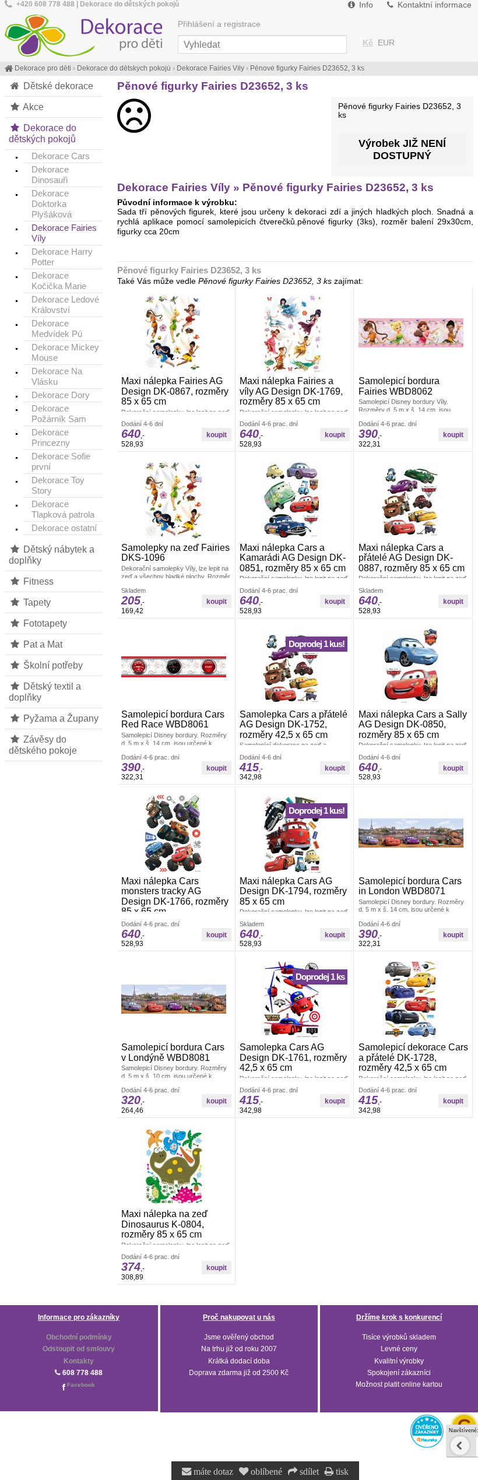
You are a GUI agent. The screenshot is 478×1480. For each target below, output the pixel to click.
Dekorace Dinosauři (50, 174)
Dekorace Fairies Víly (64, 233)
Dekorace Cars (60, 156)
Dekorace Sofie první (60, 461)
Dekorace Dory (60, 395)
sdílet (308, 1472)
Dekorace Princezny (50, 437)
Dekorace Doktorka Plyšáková (51, 203)
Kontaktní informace (433, 5)
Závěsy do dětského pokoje (43, 744)
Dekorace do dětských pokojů (42, 133)
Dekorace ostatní (64, 528)
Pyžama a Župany (60, 718)
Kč (368, 42)
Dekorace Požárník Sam (58, 413)
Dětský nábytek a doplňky (51, 554)
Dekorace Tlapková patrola (62, 509)
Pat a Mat (41, 644)
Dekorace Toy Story (58, 485)
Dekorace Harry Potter (62, 257)
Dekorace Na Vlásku (56, 376)
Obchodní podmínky (79, 1337)
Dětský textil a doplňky (45, 691)
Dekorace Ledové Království (65, 304)
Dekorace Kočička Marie (58, 280)
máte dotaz (212, 1472)
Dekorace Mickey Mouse (65, 352)
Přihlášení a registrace (219, 24)
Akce (32, 106)
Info (365, 5)
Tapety (36, 602)
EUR (386, 42)
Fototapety (44, 623)
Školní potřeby (52, 665)
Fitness (37, 581)
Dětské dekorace (57, 85)
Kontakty (79, 1361)
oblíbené (265, 1472)
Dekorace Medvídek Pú (56, 328)
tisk (341, 1472)
